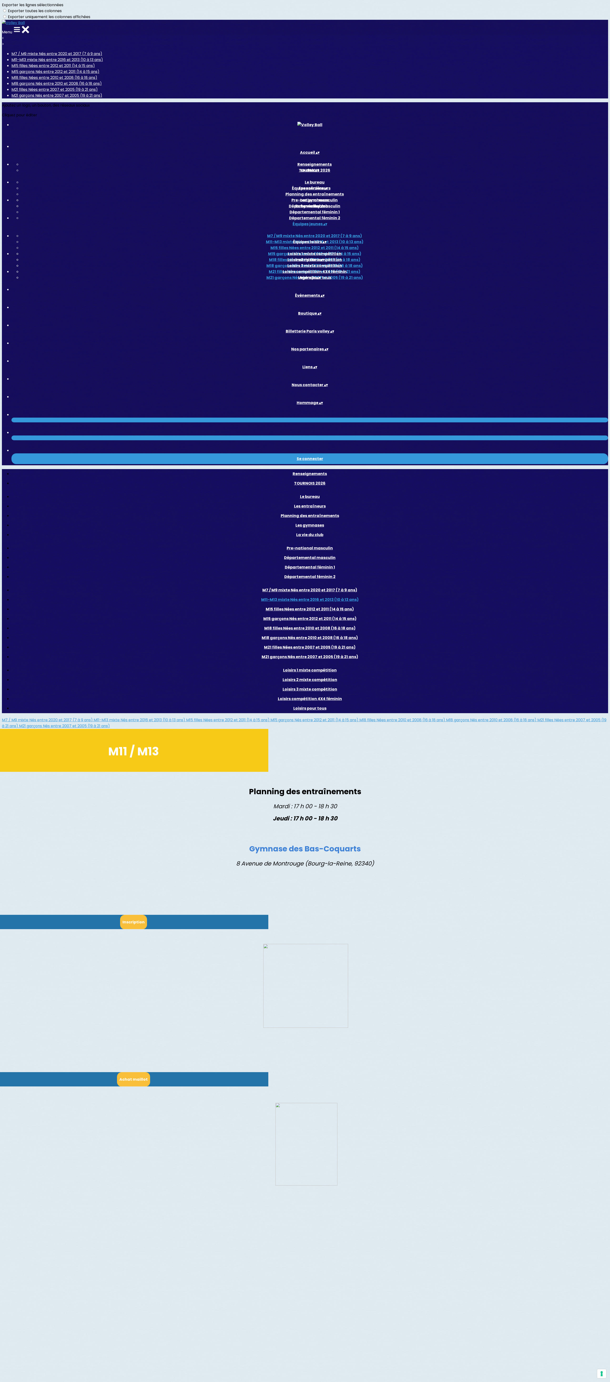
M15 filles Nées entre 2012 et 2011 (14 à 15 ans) (53, 65)
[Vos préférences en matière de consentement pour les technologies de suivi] (601, 1373)
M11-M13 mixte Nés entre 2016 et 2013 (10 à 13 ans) (57, 59)
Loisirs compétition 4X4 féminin (315, 271)
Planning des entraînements (314, 194)
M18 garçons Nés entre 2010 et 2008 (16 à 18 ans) (56, 83)
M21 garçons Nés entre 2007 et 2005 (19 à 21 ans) (56, 95)
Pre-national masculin (314, 200)
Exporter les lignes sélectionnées (32, 5)
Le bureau (315, 182)
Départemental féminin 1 (315, 212)
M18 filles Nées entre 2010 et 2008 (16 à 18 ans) (54, 77)
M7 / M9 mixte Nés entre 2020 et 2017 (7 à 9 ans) (56, 53)
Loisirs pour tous (309, 708)
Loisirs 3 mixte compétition (314, 265)
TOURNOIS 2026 (309, 483)
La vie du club (309, 534)
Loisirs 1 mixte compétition (314, 253)
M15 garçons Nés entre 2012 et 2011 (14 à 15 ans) (55, 71)
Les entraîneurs (310, 506)
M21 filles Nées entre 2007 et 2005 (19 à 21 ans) (54, 89)
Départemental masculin (310, 557)
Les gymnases (309, 525)
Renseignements (314, 164)
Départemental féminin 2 (314, 218)
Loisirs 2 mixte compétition (310, 679)
